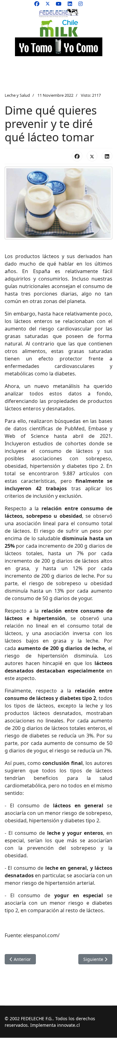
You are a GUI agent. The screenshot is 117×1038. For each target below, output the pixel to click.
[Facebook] (36, 3)
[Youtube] (58, 3)
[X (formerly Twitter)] (92, 156)
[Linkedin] (70, 3)
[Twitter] (48, 3)
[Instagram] (80, 3)
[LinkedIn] (107, 156)
